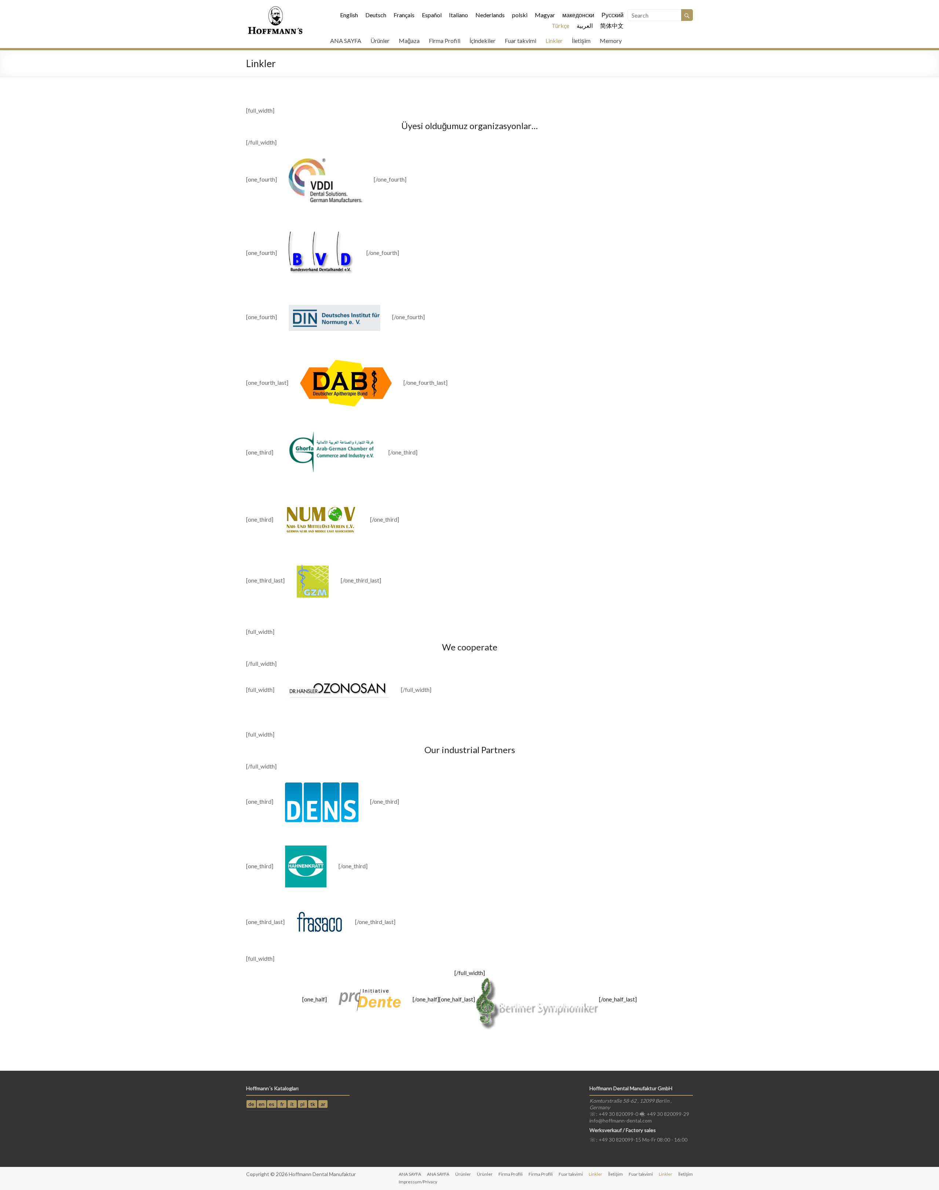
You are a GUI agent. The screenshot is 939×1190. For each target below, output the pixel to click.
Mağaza (409, 40)
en (261, 1104)
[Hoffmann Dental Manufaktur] (275, 9)
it (292, 1104)
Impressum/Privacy (418, 1181)
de (251, 1104)
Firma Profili (444, 40)
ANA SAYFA (345, 40)
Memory (611, 40)
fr (282, 1104)
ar (323, 1104)
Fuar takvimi (520, 40)
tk (312, 1104)
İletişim (581, 40)
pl (302, 1104)
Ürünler (380, 40)
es (271, 1104)
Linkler (554, 40)
